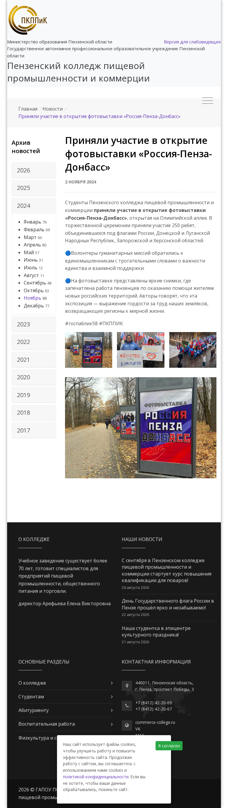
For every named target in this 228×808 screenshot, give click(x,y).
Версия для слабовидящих (192, 42)
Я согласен (169, 746)
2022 (23, 342)
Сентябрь (35, 282)
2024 (23, 206)
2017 (23, 430)
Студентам (31, 696)
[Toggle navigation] (207, 101)
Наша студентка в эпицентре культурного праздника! (156, 631)
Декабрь (34, 305)
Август (31, 275)
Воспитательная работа (46, 724)
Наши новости (142, 539)
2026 (23, 170)
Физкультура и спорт (43, 738)
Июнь (31, 260)
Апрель (32, 244)
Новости (52, 109)
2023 (23, 324)
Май (29, 252)
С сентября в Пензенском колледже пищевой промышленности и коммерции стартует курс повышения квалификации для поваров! (166, 570)
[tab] (34, 170)
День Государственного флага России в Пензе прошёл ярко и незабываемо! (168, 604)
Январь (32, 221)
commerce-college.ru (155, 722)
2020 (23, 377)
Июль (30, 267)
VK (137, 729)
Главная (27, 109)
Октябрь (34, 290)
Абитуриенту (33, 710)
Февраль (34, 229)
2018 (23, 412)
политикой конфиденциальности (96, 776)
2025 (23, 188)
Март (30, 237)
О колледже (32, 683)
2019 (23, 395)
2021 (23, 360)
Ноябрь (32, 298)
